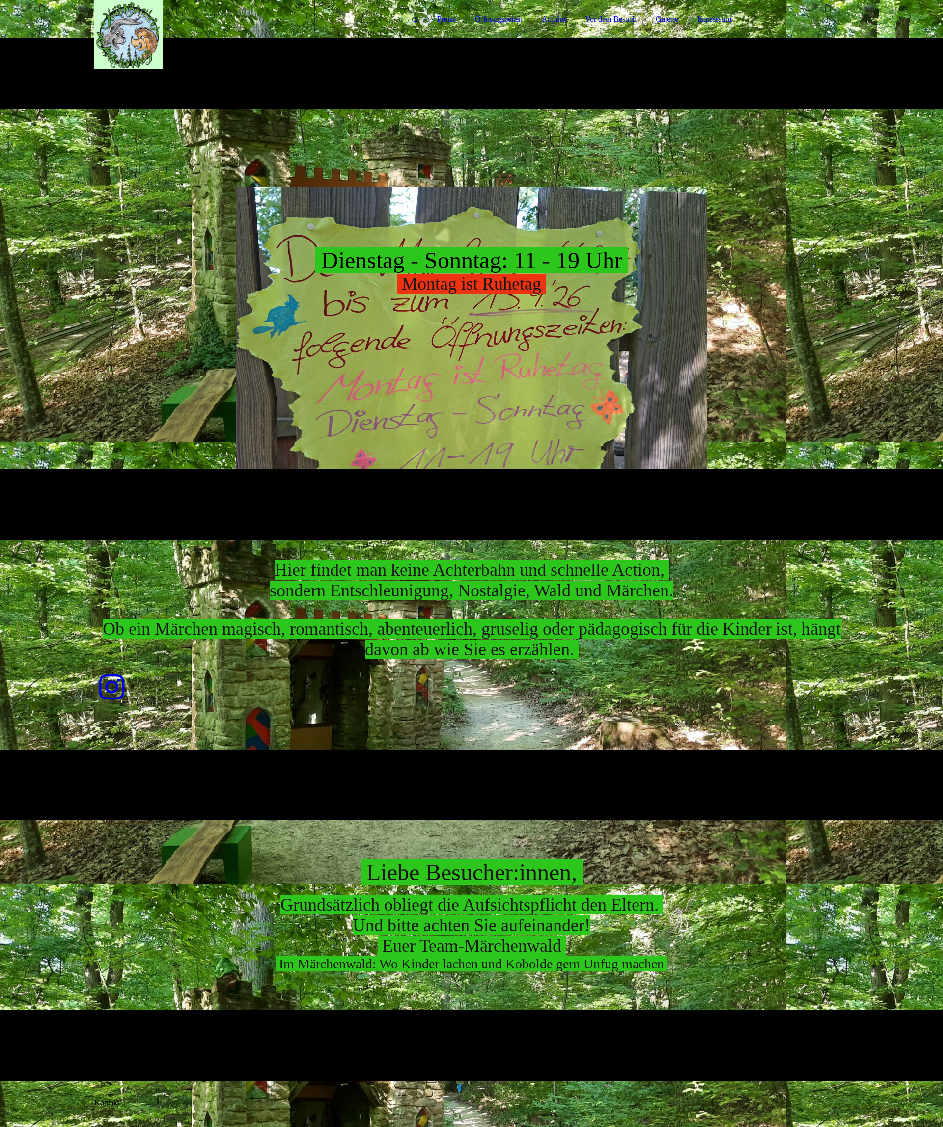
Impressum (714, 19)
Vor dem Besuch (611, 19)
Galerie (667, 19)
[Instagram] (111, 687)
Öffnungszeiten (499, 19)
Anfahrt (554, 19)
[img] (180, 34)
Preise (446, 19)
